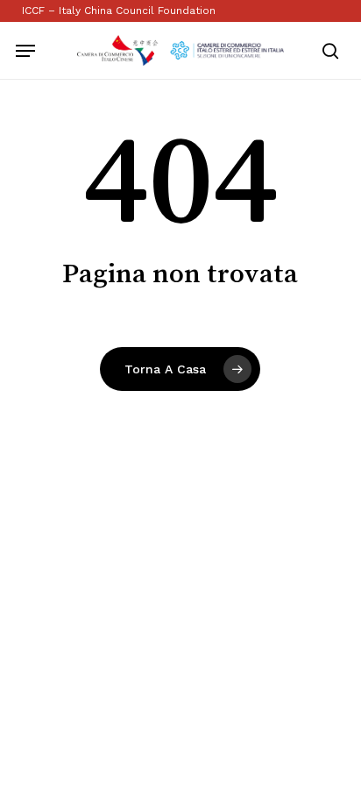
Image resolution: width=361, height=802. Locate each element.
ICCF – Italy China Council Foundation (119, 10)
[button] (25, 51)
